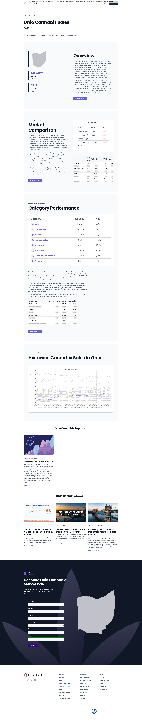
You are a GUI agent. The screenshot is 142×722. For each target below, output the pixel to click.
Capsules (39, 250)
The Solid (32, 318)
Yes (111, 1)
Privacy (111, 711)
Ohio (84, 69)
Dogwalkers (33, 321)
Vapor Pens (40, 229)
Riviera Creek (33, 315)
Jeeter (31, 309)
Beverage (39, 245)
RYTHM (31, 312)
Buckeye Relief (33, 304)
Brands (42, 3)
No (112, 1)
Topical (38, 261)
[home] (30, 3)
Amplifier (82, 698)
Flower (38, 224)
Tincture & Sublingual (45, 256)
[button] (50, 3)
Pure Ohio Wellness (35, 307)
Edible (38, 235)
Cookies (116, 711)
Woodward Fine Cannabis (37, 323)
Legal (107, 711)
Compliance (101, 711)
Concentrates (41, 240)
